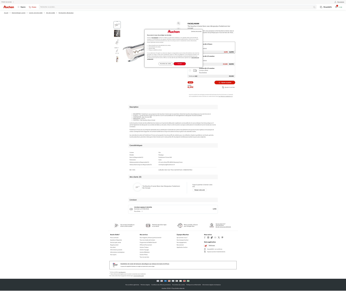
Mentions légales (145, 285)
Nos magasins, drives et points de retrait (150, 237)
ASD (196, 76)
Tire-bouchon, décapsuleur (66, 13)
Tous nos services (144, 257)
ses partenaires (155, 37)
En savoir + (191, 35)
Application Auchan (182, 247)
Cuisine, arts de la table (35, 13)
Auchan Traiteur (144, 247)
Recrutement (180, 245)
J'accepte (180, 63)
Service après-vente (115, 242)
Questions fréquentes (116, 240)
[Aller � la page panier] (338, 7)
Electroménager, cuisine (18, 13)
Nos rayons (113, 254)
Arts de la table (50, 13)
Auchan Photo (144, 254)
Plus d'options (203, 48)
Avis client (113, 247)
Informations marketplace (117, 252)
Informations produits (116, 250)
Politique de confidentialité (193, 285)
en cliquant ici (122, 272)
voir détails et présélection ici (225, 96)
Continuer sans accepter (196, 31)
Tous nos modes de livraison (147, 240)
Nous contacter (114, 237)
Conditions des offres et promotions (161, 285)
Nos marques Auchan (182, 240)
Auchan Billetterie (144, 252)
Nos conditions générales (132, 285)
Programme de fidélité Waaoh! (148, 242)
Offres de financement (146, 245)
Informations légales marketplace (211, 285)
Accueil (6, 13)
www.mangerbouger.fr (139, 275)
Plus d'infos (137, 211)
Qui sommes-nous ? (182, 237)
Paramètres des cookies (165, 63)
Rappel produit (114, 245)
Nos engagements (182, 242)
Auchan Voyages (144, 250)
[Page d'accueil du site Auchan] (9, 7)
